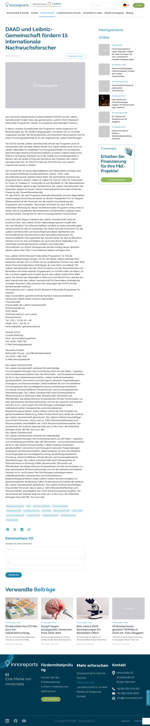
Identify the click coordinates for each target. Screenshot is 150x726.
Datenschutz (140, 721)
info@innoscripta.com (130, 697)
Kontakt (139, 5)
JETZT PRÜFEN (50, 699)
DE (128, 5)
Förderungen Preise (75, 56)
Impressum (125, 721)
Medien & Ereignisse (89, 691)
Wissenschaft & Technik (91, 673)
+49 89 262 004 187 (128, 688)
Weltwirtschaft (85, 682)
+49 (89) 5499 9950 (128, 693)
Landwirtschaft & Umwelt (92, 687)
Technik (81, 678)
